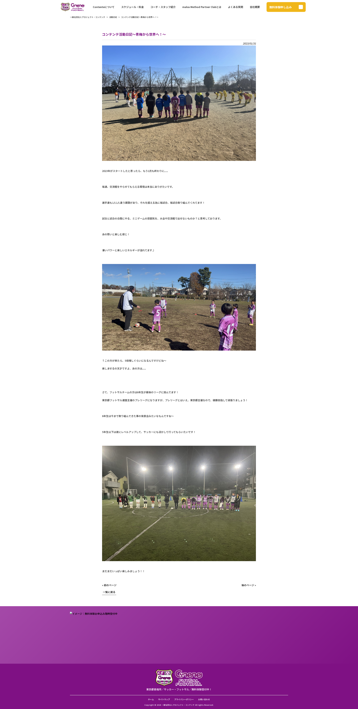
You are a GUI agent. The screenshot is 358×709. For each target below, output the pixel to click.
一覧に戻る (109, 592)
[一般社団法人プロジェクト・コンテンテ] (73, 7)
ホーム (151, 699)
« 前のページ (109, 585)
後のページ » (249, 585)
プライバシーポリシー (184, 699)
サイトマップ (164, 699)
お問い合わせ (204, 699)
